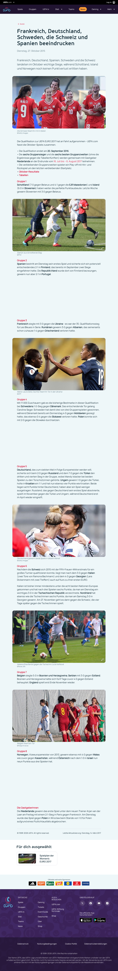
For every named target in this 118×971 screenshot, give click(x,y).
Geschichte (43, 916)
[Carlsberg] (50, 883)
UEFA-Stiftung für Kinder (58, 910)
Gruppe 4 (22, 399)
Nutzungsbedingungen (47, 944)
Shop (40, 926)
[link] (20, 9)
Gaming (41, 902)
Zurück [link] (22, 24)
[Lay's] (59, 883)
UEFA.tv (21, 912)
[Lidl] (68, 883)
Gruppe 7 (22, 672)
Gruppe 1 (21, 181)
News (20, 926)
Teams (21, 921)
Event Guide (43, 912)
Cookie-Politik (71, 944)
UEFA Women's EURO (6, 9)
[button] (59, 9)
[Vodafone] (77, 883)
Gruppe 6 (22, 566)
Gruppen (21, 907)
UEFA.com (56, 904)
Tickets (41, 907)
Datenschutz (22, 944)
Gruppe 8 (22, 751)
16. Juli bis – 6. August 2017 (68, 161)
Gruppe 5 (22, 466)
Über (40, 921)
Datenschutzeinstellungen (95, 944)
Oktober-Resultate (29, 171)
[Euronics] (85, 883)
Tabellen (23, 175)
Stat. (20, 916)
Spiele (20, 902)
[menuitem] (20, 9)
